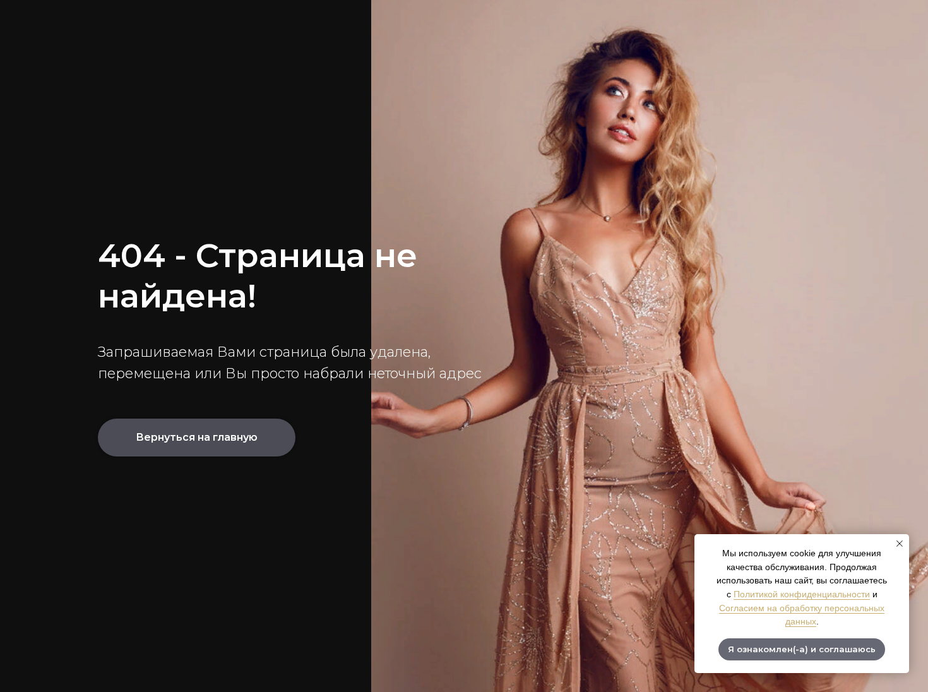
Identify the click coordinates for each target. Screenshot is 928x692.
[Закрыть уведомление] (899, 543)
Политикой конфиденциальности (802, 594)
